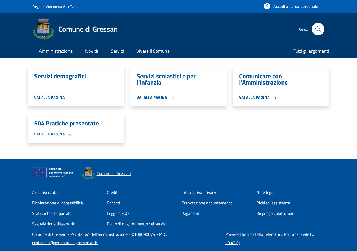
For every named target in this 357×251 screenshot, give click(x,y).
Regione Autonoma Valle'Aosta (56, 6)
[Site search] (318, 29)
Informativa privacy (199, 192)
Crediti (113, 192)
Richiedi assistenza (273, 203)
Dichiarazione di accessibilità (57, 203)
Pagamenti (191, 213)
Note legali (265, 192)
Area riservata (44, 192)
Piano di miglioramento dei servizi (137, 224)
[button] (291, 6)
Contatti (114, 203)
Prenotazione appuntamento (207, 203)
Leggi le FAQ (118, 213)
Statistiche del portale (51, 213)
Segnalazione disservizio (53, 224)
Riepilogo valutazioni (274, 213)
